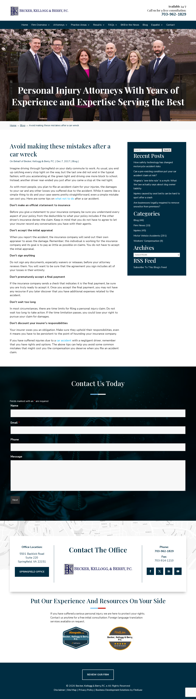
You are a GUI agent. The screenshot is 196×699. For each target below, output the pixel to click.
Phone (15, 439)
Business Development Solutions (113, 689)
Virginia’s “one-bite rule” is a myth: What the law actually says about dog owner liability (155, 184)
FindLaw (137, 689)
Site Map (72, 689)
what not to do (64, 198)
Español (155, 25)
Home (24, 25)
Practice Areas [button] (79, 25)
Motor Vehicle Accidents (147, 235)
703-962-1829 (173, 14)
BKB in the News (130, 25)
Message (16, 456)
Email (15, 422)
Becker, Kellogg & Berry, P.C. (39, 161)
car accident (64, 340)
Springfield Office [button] (31, 571)
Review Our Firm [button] (98, 674)
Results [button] (97, 25)
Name (14, 405)
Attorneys (58, 25)
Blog (145, 25)
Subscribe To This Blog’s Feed (150, 267)
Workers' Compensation (146, 241)
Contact (170, 25)
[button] (193, 677)
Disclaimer (59, 689)
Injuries (137, 230)
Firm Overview (39, 25)
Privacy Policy (86, 689)
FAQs (111, 25)
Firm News (139, 225)
